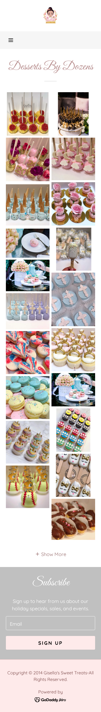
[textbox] (50, 623)
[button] (11, 40)
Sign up (50, 643)
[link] (50, 15)
